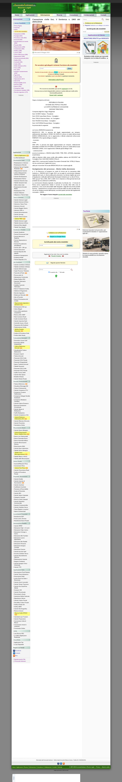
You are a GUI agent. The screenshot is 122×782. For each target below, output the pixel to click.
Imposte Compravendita (21, 505)
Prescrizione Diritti (19, 576)
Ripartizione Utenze (19, 598)
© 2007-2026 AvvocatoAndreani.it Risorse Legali (81, 767)
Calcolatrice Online (19, 425)
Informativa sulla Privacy (56, 79)
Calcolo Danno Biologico (21, 430)
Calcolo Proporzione (20, 619)
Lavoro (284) (18, 52)
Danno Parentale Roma (21, 438)
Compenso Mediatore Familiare (20, 400)
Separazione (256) (19, 56)
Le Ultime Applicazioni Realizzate (20, 636)
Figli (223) (17, 75)
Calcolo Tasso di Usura (20, 216)
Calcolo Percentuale (20, 592)
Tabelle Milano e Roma (20, 456)
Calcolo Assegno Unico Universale (20, 564)
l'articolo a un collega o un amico (97, 25)
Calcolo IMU (17, 493)
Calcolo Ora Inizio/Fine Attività (20, 587)
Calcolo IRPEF (18, 526)
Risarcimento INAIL (19, 446)
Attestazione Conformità (21, 277)
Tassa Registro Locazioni (21, 509)
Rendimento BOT (19, 516)
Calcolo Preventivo (19, 423)
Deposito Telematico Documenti (20, 282)
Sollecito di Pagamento (20, 291)
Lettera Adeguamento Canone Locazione (20, 173)
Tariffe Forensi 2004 (20, 372)
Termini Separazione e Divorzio (20, 240)
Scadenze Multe (18, 257)
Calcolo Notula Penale (20, 379)
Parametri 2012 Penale (20, 370)
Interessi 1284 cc (19, 210)
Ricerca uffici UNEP (19, 314)
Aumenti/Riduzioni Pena (21, 463)
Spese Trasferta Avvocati (21, 364)
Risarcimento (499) (19, 47)
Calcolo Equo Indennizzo (21, 448)
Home (17, 15)
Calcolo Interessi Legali (20, 200)
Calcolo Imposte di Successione (19, 481)
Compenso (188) (19, 88)
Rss (16, 655)
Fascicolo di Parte (19, 273)
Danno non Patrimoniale (21, 436)
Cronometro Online (19, 628)
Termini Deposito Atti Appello (20, 252)
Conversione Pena (19, 466)
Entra (107, 19)
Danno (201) (17, 86)
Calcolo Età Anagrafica (20, 608)
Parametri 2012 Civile (20, 368)
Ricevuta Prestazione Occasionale (20, 406)
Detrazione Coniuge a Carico (20, 532)
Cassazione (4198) (19, 34)
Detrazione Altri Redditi (20, 541)
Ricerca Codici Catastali (21, 499)
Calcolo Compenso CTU (21, 390)
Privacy (98, 767)
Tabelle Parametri (19, 366)
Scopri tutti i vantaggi (56, 95)
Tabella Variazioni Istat (20, 182)
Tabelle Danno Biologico (21, 450)
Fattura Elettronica (19, 384)
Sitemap (60, 767)
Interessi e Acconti (19, 206)
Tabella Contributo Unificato (22, 266)
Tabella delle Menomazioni (21, 458)
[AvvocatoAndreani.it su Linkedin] (61, 763)
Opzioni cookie (106, 767)
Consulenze (74, 15)
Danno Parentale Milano (21, 440)
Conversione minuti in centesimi (20, 625)
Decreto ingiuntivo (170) (21, 92)
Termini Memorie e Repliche (19, 237)
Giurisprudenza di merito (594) (21, 42)
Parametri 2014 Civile (20, 358)
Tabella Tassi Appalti (20, 227)
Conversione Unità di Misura (20, 621)
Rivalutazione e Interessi (21, 163)
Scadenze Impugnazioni (21, 255)
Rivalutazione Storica (20, 178)
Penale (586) (18, 45)
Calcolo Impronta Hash (20, 321)
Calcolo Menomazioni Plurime (20, 443)
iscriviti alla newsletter (65, 194)
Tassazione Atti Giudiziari (21, 325)
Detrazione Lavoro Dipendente (19, 538)
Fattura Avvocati (18, 356)
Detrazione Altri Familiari (21, 535)
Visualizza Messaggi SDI (21, 386)
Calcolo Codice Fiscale (20, 600)
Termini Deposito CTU (20, 259)
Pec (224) (17, 69)
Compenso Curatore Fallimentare (20, 393)
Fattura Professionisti (20, 388)
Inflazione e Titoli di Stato (21, 195)
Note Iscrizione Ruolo (20, 317)
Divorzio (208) (18, 84)
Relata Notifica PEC (19, 279)
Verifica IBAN (18, 606)
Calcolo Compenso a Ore (21, 415)
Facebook (18, 650)
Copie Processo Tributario (21, 271)
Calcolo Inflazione (19, 192)
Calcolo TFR (17, 567)
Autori (16, 29)
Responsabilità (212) (20, 82)
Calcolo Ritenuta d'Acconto (21, 421)
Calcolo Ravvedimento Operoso (20, 556)
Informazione (45, 15)
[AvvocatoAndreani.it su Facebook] (58, 763)
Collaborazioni (89, 15)
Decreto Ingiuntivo (19, 293)
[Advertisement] (21, 123)
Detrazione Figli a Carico (21, 530)
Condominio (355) (19, 49)
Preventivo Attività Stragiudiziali (19, 343)
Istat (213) (17, 80)
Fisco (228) (17, 67)
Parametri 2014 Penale (20, 360)
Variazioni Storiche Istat (20, 180)
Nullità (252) (17, 60)
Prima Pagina (18, 25)
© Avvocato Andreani (20, 661)
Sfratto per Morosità (20, 295)
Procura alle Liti (18, 275)
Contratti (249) (18, 62)
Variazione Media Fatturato (21, 596)
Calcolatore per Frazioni (21, 617)
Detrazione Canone (19, 549)
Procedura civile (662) (20, 37)
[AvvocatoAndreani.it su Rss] (63, 763)
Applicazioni (30, 15)
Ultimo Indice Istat (19, 185)
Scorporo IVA (18, 590)
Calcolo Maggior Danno (21, 208)
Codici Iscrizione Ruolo (20, 319)
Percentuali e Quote (19, 594)
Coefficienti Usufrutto (20, 487)
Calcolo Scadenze (19, 232)
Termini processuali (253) (21, 58)
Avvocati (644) (18, 39)
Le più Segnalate (19, 644)
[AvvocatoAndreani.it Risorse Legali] (24, 6)
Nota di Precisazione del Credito (21, 300)
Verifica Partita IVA (19, 604)
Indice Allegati (18, 309)
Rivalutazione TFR (19, 190)
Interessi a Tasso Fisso (20, 204)
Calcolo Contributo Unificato (22, 264)
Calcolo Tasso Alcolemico (21, 574)
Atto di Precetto (18, 297)
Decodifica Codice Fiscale (21, 602)
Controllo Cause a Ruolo (21, 323)
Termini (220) (18, 77)
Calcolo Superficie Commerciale (19, 502)
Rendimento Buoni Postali (21, 520)
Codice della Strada (19, 335)
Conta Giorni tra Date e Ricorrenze (20, 579)
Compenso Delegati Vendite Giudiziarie (22, 396)
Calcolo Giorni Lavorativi (21, 582)
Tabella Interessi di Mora (21, 223)
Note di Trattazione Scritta (21, 288)
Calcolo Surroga (18, 214)
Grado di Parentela (19, 491)
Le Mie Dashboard (19, 157)
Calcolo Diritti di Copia (20, 269)
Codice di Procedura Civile (21, 333)
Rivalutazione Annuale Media (20, 187)
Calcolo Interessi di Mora (21, 202)
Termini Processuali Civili (21, 234)
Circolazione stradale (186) (21, 90)
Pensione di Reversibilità (21, 489)
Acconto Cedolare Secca (21, 553)
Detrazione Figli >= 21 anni (21, 528)
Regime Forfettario (19, 561)
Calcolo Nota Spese (19, 374)
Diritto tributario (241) (20, 66)
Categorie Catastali (19, 497)
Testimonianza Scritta (20, 327)
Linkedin (17, 653)
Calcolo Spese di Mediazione (19, 410)
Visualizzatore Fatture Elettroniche (20, 351)
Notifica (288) (18, 50)
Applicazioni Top (18, 642)
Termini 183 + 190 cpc (20, 247)
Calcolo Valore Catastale (21, 495)
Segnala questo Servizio (58, 262)
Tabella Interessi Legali (20, 221)
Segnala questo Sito (19, 659)
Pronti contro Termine (20, 518)
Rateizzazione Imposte (20, 559)
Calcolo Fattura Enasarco (21, 403)
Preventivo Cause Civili (20, 340)
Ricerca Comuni (18, 611)
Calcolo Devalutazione (20, 176)
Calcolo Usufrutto (19, 485)
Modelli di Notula (19, 376)
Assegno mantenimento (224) (21, 72)
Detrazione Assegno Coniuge (20, 546)
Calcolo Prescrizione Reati (21, 470)
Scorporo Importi (19, 354)
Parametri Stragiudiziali (20, 362)
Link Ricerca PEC (19, 633)
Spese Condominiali (19, 511)
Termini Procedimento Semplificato (20, 244)
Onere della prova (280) (21, 54)
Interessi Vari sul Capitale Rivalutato (21, 167)
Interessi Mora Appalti (20, 225)
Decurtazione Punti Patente (22, 572)
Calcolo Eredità (18, 479)
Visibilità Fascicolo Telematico (19, 285)
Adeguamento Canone (20, 171)
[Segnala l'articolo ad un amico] (77, 52)
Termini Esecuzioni (19, 249)
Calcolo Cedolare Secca (21, 507)
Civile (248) (17, 64)
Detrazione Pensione (20, 543)
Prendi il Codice (56, 256)
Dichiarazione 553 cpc (20, 307)
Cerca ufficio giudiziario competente (20, 311)
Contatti (103, 15)
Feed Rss (17, 27)
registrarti (65, 88)
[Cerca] (71, 269)
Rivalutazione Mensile (20, 165)
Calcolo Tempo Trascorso (21, 584)
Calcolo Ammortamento (20, 212)
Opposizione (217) (19, 79)
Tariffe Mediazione (19, 413)
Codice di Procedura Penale (20, 473)
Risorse (59, 15)
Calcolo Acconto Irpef (20, 551)
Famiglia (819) (18, 36)
